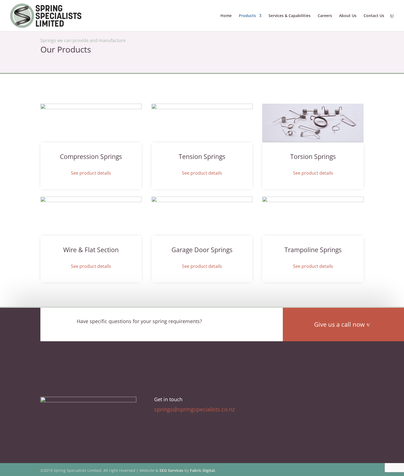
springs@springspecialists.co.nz (194, 409)
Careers (325, 16)
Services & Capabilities (290, 16)
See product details (91, 173)
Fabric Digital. (203, 470)
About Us (347, 16)
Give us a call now (339, 324)
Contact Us (374, 16)
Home (226, 16)
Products (247, 16)
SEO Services (171, 470)
